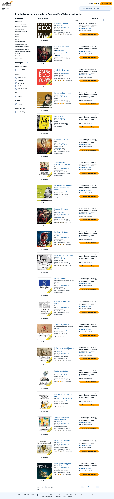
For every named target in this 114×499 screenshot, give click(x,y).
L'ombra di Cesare (61, 209)
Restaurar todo (31, 63)
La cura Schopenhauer (63, 93)
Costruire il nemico (61, 70)
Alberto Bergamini (65, 27)
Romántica (18, 56)
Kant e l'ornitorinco (61, 371)
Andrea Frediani (60, 50)
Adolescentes (18, 21)
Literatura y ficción (20, 41)
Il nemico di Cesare (61, 47)
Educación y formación (21, 31)
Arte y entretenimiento (21, 24)
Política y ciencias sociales (22, 49)
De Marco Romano (60, 118)
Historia (17, 36)
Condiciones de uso (43, 495)
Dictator (59, 55)
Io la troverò (58, 116)
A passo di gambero (61, 325)
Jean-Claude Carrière (68, 398)
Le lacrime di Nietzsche (63, 186)
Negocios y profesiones (21, 44)
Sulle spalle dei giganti (62, 464)
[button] (25, 66)
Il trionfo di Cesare (61, 140)
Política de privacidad (63, 495)
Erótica (17, 34)
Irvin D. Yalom (59, 95)
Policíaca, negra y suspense (22, 46)
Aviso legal (52, 495)
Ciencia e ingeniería (20, 29)
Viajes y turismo (19, 58)
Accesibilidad (57, 496)
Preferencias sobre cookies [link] (87, 495)
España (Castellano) (67, 496)
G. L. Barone (59, 235)
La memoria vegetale (62, 441)
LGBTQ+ (17, 39)
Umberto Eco (59, 25)
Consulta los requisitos (85, 28)
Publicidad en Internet (47, 496)
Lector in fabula (60, 279)
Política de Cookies (74, 495)
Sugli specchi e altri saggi (63, 255)
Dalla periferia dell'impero (64, 348)
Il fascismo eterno (61, 24)
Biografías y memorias (21, 26)
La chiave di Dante (61, 232)
